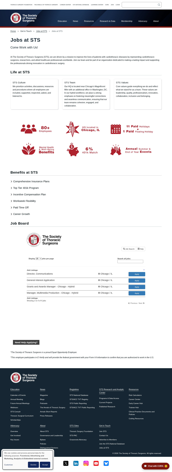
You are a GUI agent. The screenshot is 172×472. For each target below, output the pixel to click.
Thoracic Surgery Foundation (21, 4)
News (75, 21)
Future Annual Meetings (19, 403)
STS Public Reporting (78, 403)
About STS (44, 431)
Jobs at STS (41, 31)
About (156, 21)
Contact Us (103, 435)
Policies (43, 444)
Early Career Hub (136, 403)
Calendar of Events (18, 395)
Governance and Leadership (51, 435)
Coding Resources (136, 419)
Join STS (102, 431)
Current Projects (105, 402)
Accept (45, 465)
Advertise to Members (108, 440)
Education (62, 21)
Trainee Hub (134, 407)
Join (112, 4)
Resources (89, 21)
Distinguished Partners (49, 448)
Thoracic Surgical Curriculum (21, 416)
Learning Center (97, 4)
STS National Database (81, 4)
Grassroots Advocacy (78, 440)
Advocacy (142, 21)
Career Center (65, 4)
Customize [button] (8, 465)
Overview (14, 431)
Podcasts (43, 403)
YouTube (96, 462)
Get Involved (15, 435)
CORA (107, 4)
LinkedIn (75, 462)
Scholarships (15, 420)
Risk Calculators (135, 395)
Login (118, 4)
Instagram (86, 462)
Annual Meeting (16, 399)
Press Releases (46, 416)
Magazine (44, 395)
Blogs (42, 399)
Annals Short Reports (48, 412)
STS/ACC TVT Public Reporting (82, 407)
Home (13, 31)
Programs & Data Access (109, 398)
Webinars (14, 407)
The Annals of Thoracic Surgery (46, 4)
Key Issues (14, 440)
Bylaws (43, 440)
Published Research (107, 407)
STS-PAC (73, 435)
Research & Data (107, 21)
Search (159, 4)
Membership (126, 21)
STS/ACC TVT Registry (79, 399)
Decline (33, 465)
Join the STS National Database (112, 444)
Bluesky (106, 462)
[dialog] (28, 459)
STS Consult (15, 412)
